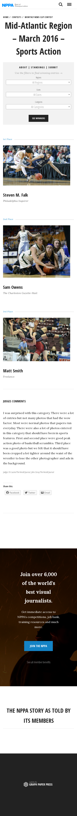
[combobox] (38, 82)
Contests (16, 17)
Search (61, 3)
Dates (38, 89)
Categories (38, 102)
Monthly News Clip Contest (39, 17)
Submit (53, 67)
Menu (69, 3)
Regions (38, 77)
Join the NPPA (38, 646)
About (23, 67)
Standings (38, 67)
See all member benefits (38, 662)
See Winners (38, 118)
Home (5, 17)
